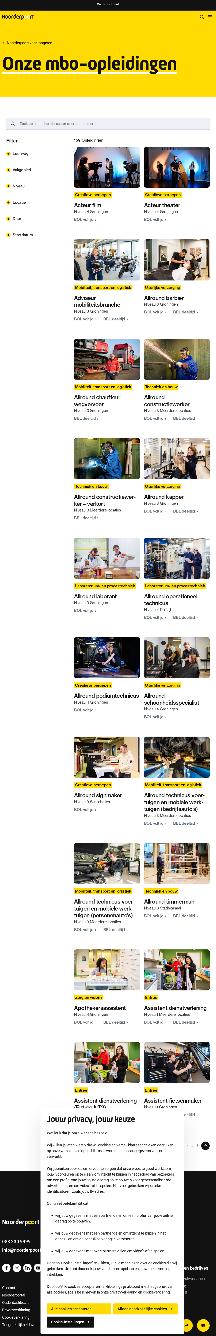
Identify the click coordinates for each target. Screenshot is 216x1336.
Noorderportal (13, 1295)
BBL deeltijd (114, 319)
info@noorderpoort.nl (24, 1250)
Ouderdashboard (108, 4)
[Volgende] (205, 1146)
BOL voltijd (84, 219)
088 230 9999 (16, 1241)
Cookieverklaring (16, 1317)
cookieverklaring (156, 1292)
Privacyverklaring (16, 1310)
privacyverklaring (123, 1292)
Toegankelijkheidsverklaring (25, 1324)
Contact (8, 1287)
